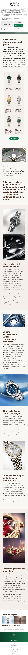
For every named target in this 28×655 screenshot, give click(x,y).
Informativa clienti (14, 651)
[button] (5, 629)
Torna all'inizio (14, 640)
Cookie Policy (14, 647)
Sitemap (14, 653)
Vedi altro (15, 138)
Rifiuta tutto (18, 22)
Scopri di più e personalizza (7, 23)
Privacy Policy (14, 645)
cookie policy (18, 12)
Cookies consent (14, 649)
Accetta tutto (18, 25)
